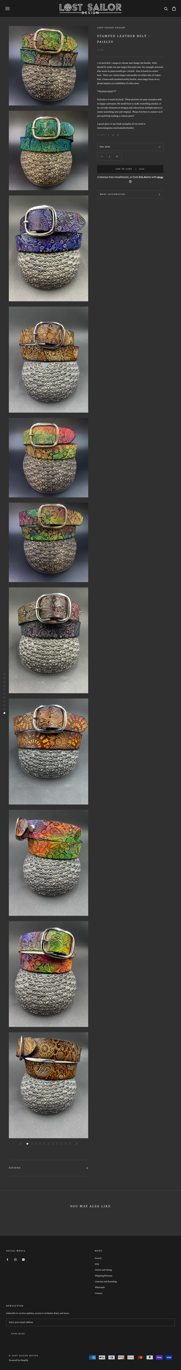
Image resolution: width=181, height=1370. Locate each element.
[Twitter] (113, 135)
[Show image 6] (48, 1144)
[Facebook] (108, 135)
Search (98, 1258)
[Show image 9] (61, 1144)
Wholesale (100, 1287)
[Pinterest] (118, 135)
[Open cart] (174, 9)
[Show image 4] (40, 1144)
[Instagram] (15, 1260)
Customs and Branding (106, 1281)
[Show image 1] (27, 1144)
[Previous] (20, 1144)
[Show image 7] (53, 1144)
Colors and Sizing (103, 1270)
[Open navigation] (7, 8)
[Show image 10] (65, 1144)
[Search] (166, 8)
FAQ (97, 1264)
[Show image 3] (36, 1144)
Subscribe (18, 1334)
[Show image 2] (32, 1144)
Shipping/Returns (103, 1276)
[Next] (76, 1144)
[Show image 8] (57, 1144)
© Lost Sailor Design (23, 1356)
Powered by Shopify (18, 1360)
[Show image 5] (44, 1144)
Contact (99, 1293)
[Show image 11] (70, 1144)
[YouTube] (23, 1260)
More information (112, 194)
